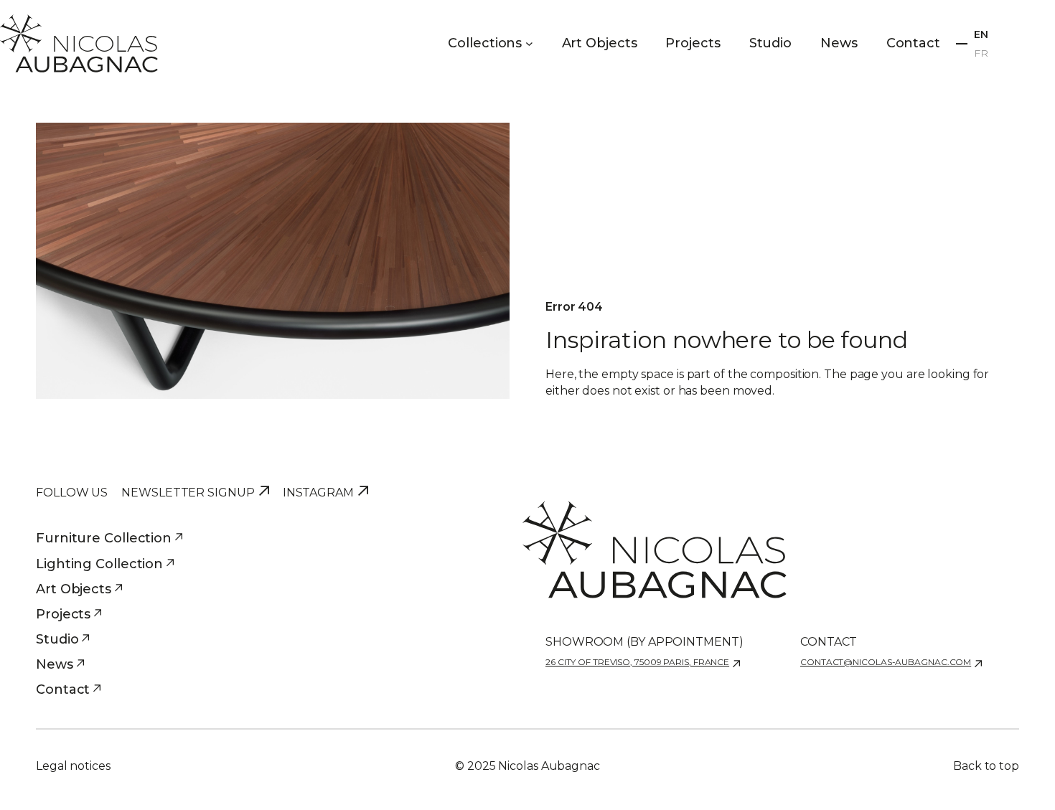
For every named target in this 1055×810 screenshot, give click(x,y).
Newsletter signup (187, 492)
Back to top (986, 766)
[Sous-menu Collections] (529, 43)
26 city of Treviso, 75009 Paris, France (637, 661)
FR (981, 53)
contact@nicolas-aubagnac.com (885, 661)
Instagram (318, 492)
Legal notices (73, 766)
